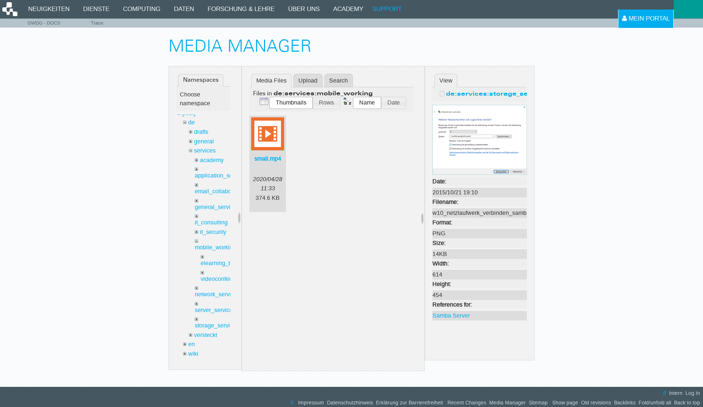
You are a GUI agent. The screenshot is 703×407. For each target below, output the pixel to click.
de (191, 122)
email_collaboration (220, 191)
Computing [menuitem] (141, 9)
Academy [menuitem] (348, 9)
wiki (193, 354)
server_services (215, 310)
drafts (201, 132)
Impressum (311, 403)
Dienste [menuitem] (96, 9)
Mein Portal (648, 18)
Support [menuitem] (387, 9)
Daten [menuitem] (184, 9)
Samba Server (451, 315)
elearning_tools (221, 263)
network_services (217, 294)
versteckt (205, 335)
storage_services (217, 325)
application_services (221, 175)
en (191, 344)
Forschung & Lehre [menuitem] (241, 9)
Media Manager (507, 403)
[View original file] (479, 139)
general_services (217, 207)
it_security (213, 232)
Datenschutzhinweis (350, 403)
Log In (692, 393)
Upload (307, 80)
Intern (675, 393)
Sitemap (538, 403)
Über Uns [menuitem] (304, 9)
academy (212, 160)
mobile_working (215, 247)
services (205, 150)
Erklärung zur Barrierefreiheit (409, 403)
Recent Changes (466, 403)
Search (338, 80)
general (204, 141)
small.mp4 (267, 158)
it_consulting (211, 222)
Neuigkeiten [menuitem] (49, 9)
